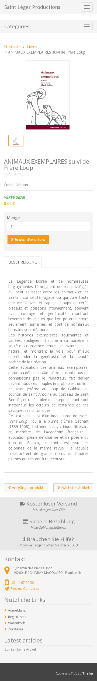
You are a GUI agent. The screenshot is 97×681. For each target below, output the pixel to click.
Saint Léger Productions (32, 7)
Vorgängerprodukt (27, 487)
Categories (16, 26)
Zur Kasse (15, 629)
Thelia (87, 673)
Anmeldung (17, 610)
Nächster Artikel (74, 487)
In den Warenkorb (29, 239)
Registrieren (17, 617)
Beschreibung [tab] (22, 262)
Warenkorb (16, 623)
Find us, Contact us (25, 588)
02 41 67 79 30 (23, 582)
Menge (13, 217)
